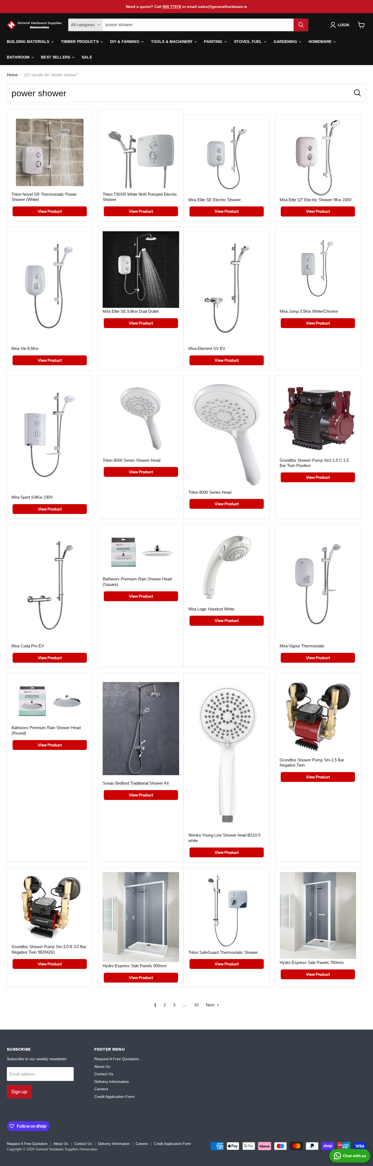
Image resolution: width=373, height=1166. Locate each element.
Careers (101, 1089)
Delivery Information (111, 1081)
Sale (87, 57)
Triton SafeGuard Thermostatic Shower (223, 952)
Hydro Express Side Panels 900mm (135, 965)
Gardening (286, 41)
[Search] (301, 25)
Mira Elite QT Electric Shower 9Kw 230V (316, 199)
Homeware (321, 41)
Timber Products (80, 41)
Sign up (19, 1091)
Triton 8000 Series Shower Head (131, 460)
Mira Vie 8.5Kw (25, 348)
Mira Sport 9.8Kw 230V (32, 497)
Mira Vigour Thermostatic (302, 646)
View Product (50, 211)
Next (210, 1005)
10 (196, 1005)
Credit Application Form (114, 1096)
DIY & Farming (125, 41)
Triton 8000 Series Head (209, 492)
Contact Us (103, 1074)
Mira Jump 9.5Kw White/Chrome (309, 311)
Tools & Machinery (172, 41)
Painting (213, 41)
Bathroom (19, 57)
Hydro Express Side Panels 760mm (312, 962)
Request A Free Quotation (116, 1059)
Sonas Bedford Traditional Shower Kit (136, 783)
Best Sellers (56, 57)
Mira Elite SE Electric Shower (214, 199)
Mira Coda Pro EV (27, 646)
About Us (102, 1066)
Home (12, 74)
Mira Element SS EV (206, 348)
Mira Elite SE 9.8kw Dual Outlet (131, 311)
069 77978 (171, 6)
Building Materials (29, 41)
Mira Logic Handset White (211, 609)
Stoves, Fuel (248, 41)
